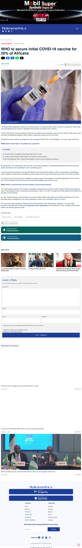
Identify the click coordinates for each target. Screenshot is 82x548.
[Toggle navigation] (77, 28)
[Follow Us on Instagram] (46, 537)
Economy (50, 509)
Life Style (50, 520)
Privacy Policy (28, 514)
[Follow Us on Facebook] (39, 537)
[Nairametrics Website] (14, 28)
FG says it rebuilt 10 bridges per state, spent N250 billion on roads (23, 154)
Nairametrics (78, 474)
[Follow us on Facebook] (3, 31)
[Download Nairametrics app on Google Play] (41, 491)
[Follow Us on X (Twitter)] (50, 537)
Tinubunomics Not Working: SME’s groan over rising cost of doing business (25, 156)
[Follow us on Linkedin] (6, 31)
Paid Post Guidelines (30, 520)
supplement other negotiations (37, 205)
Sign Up (53, 529)
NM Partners (28, 517)
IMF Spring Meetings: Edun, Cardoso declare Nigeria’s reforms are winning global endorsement (31, 159)
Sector (49, 514)
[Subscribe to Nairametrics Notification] (78, 545)
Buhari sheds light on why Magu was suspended (22, 144)
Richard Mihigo (18, 217)
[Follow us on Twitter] (11, 31)
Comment (5, 287)
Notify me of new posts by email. (13, 332)
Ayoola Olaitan (78, 431)
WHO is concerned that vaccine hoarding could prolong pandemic (28, 185)
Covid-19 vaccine (6, 217)
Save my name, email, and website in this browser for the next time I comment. (24, 325)
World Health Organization (33, 217)
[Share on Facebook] (8, 58)
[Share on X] (3, 58)
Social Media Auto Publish (35, 547)
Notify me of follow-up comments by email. (15, 330)
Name (4, 308)
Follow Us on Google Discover (73, 64)
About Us (27, 509)
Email (4, 317)
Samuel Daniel (78, 389)
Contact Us (28, 512)
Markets (50, 512)
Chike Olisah (5, 64)
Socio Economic (8, 40)
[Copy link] (22, 58)
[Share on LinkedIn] (12, 58)
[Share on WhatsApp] (17, 58)
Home (2, 40)
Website (44, 317)
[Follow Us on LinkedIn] (43, 537)
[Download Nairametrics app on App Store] (41, 498)
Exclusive (50, 506)
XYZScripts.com (49, 547)
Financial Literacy (52, 517)
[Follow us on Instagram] (9, 31)
